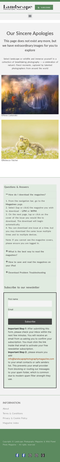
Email (10, 309)
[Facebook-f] (17, 455)
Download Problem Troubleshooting (26, 273)
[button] (30, 16)
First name (13, 299)
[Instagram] (30, 455)
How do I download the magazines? (27, 195)
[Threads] (43, 455)
